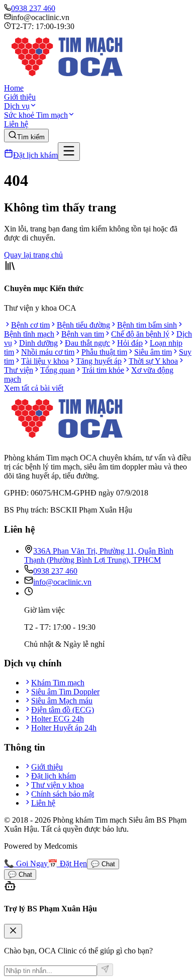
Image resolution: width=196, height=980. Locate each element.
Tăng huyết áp (99, 361)
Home (14, 88)
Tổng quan (57, 370)
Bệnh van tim (82, 334)
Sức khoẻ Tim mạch (36, 115)
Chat (103, 864)
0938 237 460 (33, 8)
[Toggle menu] (69, 151)
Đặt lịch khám (35, 155)
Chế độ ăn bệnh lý (140, 334)
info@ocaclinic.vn (62, 582)
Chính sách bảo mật (62, 794)
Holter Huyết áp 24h (63, 727)
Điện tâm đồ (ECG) (62, 709)
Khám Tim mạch (57, 682)
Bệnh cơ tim (30, 325)
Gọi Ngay (26, 863)
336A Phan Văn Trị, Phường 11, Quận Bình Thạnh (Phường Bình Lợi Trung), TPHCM (98, 555)
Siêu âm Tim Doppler (65, 691)
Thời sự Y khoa (153, 361)
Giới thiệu (20, 97)
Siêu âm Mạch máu (61, 700)
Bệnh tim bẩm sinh (147, 325)
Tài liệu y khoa (45, 361)
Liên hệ (16, 124)
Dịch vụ (17, 106)
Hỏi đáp (130, 343)
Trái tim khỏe (103, 370)
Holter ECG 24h (57, 718)
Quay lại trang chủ (33, 255)
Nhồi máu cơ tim (47, 352)
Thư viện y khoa (57, 785)
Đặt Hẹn (67, 863)
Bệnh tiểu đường (83, 325)
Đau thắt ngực (87, 343)
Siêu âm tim (153, 352)
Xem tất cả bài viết (33, 388)
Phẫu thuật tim (104, 352)
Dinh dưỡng (38, 343)
